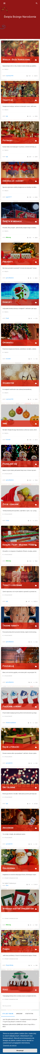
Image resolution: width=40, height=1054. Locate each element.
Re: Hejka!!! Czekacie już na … (11, 883)
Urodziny (19, 1013)
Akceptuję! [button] (20, 1050)
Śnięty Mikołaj (9, 965)
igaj (7, 116)
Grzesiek (8, 358)
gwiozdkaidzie (10, 278)
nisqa (7, 520)
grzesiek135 (9, 763)
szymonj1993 (9, 75)
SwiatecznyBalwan (11, 722)
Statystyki (29, 1013)
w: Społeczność (7, 473)
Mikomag (8, 237)
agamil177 (9, 197)
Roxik (7, 318)
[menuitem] (37, 3)
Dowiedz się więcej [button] (10, 1045)
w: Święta (5, 69)
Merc (7, 885)
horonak (8, 439)
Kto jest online (8, 1013)
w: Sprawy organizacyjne (10, 878)
